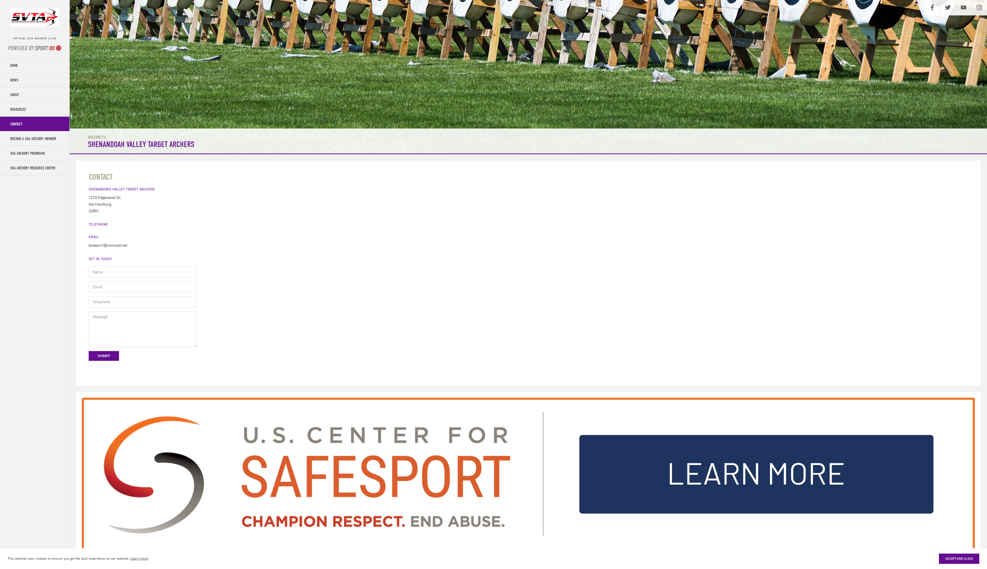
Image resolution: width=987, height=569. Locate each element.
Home (14, 65)
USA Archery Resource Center (32, 168)
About (14, 95)
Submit (104, 356)
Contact (16, 124)
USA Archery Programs (27, 153)
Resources (18, 109)
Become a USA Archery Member (33, 138)
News (14, 80)
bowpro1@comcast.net (108, 245)
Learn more (139, 558)
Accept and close (959, 559)
